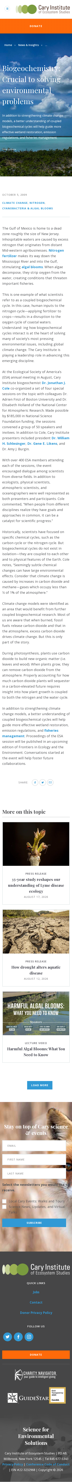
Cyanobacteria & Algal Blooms (27, 208)
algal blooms (32, 267)
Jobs (36, 1292)
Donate (36, 26)
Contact (36, 1302)
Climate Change (15, 203)
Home (8, 45)
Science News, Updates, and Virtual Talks (37, 1209)
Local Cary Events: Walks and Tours (37, 1201)
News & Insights (28, 45)
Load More (39, 1085)
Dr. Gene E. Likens (42, 443)
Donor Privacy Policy (36, 1313)
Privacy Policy (12, 1464)
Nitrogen (37, 203)
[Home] (43, 16)
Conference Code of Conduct (48, 1464)
